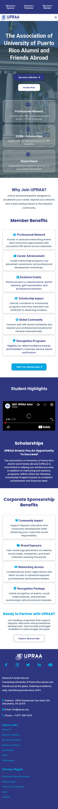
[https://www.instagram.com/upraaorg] (18, 665)
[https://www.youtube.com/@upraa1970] (51, 665)
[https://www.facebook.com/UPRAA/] (7, 665)
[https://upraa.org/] (10, 17)
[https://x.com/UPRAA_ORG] (29, 665)
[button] (55, 17)
